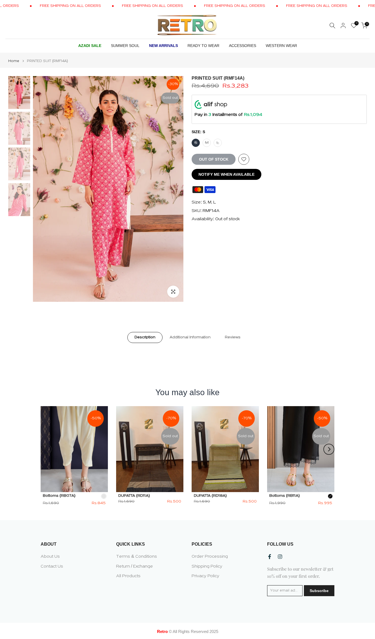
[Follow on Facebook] (269, 556)
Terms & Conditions (136, 556)
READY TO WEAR (203, 45)
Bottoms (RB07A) (59, 496)
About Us (50, 556)
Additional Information (190, 337)
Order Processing (210, 556)
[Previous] (46, 449)
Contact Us (52, 566)
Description (145, 337)
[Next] (328, 449)
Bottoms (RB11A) (284, 496)
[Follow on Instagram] (280, 556)
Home (13, 61)
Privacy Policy (205, 576)
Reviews (232, 337)
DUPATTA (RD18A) (210, 496)
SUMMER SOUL (125, 45)
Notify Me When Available (226, 174)
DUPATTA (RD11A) (134, 496)
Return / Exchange (134, 566)
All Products (128, 576)
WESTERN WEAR (281, 45)
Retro (162, 631)
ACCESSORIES (242, 45)
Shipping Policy (207, 566)
